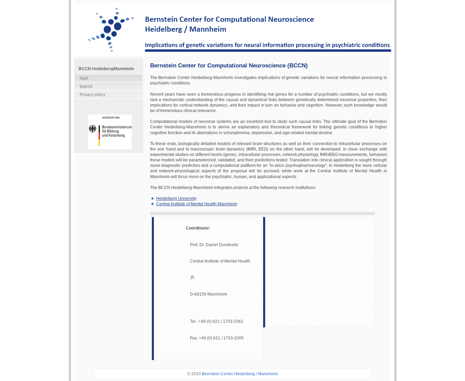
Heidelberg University (176, 198)
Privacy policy (92, 94)
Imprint (86, 86)
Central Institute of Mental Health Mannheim (196, 204)
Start (84, 78)
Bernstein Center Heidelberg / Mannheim (240, 373)
